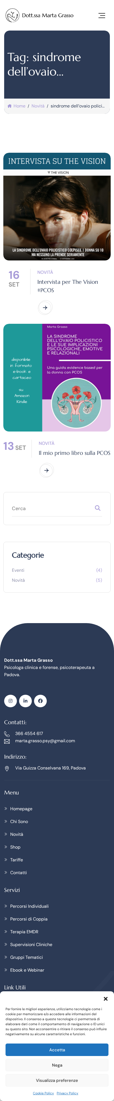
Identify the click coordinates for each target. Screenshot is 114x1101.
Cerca (97, 509)
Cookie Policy (43, 1093)
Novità (45, 272)
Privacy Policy (67, 1093)
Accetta (57, 1050)
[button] (105, 998)
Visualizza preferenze (57, 1080)
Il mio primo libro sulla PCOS (74, 453)
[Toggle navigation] (101, 15)
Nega (57, 1065)
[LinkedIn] (25, 701)
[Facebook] (40, 701)
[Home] (40, 15)
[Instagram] (10, 701)
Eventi (18, 570)
